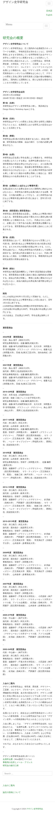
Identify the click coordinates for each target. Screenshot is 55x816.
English (49, 15)
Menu (9, 24)
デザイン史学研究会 (34, 809)
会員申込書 (8, 759)
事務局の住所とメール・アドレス (17, 762)
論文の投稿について (12, 792)
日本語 (49, 11)
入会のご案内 (9, 785)
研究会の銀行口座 (11, 765)
